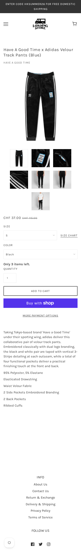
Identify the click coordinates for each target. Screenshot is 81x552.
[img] (33, 544)
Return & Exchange (40, 497)
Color (8, 245)
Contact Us (40, 491)
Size (6, 226)
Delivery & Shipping (40, 504)
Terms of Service (40, 517)
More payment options (40, 315)
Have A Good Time (16, 62)
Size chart (69, 235)
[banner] (40, 24)
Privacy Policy (40, 511)
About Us (40, 484)
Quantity (9, 268)
